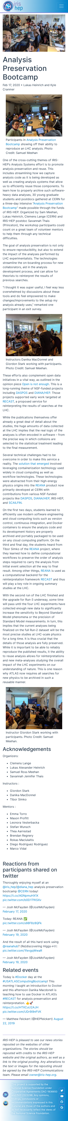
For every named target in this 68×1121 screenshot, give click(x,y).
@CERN (23, 891)
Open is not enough (35, 384)
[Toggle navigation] (61, 6)
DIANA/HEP (42, 393)
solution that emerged (34, 463)
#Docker (21, 977)
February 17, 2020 (15, 911)
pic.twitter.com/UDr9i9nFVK (22, 1011)
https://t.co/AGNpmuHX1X (20, 895)
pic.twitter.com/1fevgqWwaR (22, 950)
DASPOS (22, 393)
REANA (40, 485)
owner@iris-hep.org (42, 1075)
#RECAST (9, 998)
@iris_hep (9, 887)
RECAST (8, 401)
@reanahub (10, 946)
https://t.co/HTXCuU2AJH (20, 1007)
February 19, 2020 (15, 934)
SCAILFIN (15, 502)
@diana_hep (25, 887)
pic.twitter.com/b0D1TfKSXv (22, 900)
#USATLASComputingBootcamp (25, 981)
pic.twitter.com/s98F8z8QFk (22, 923)
